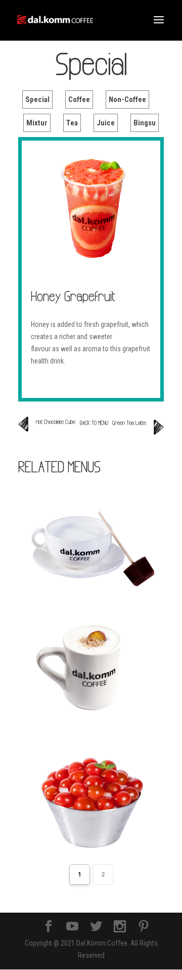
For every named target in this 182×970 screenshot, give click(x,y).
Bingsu (144, 122)
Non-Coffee (127, 99)
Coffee (79, 99)
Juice (106, 122)
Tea (72, 122)
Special (37, 99)
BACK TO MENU (94, 423)
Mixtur (37, 122)
